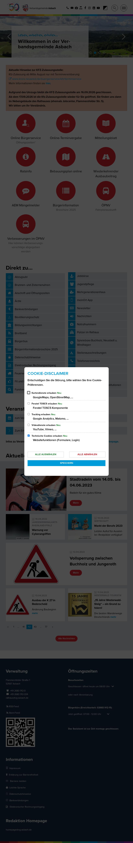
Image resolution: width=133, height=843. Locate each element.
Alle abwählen (87, 454)
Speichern (66, 463)
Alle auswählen (45, 454)
